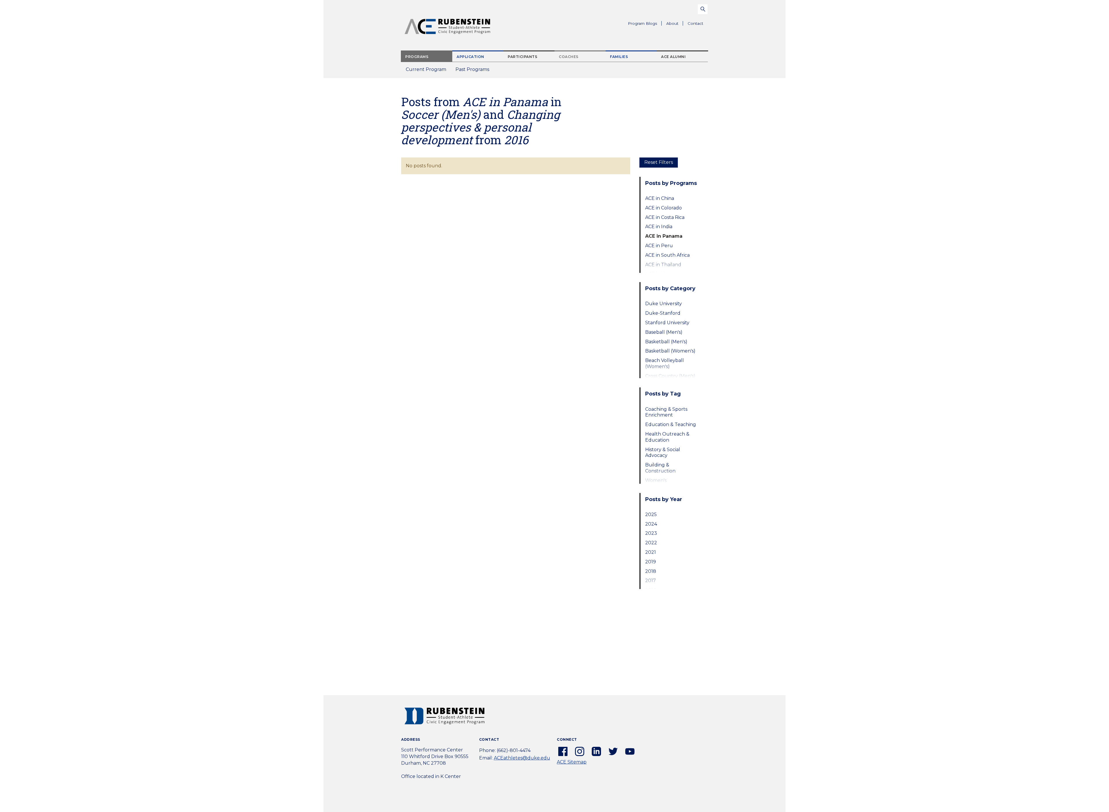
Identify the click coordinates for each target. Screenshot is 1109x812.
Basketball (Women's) (670, 351)
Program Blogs (642, 23)
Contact (695, 23)
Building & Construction (660, 468)
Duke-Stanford (662, 313)
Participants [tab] (522, 57)
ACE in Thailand (663, 264)
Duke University (663, 303)
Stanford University (667, 322)
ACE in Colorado (663, 208)
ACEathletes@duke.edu (522, 758)
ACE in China (659, 198)
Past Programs (474, 71)
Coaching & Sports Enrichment (666, 412)
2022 (651, 542)
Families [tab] (619, 57)
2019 (650, 562)
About (674, 24)
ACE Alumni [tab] (673, 57)
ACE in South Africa (667, 255)
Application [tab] (470, 57)
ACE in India (658, 226)
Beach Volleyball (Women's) (664, 363)
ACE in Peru (659, 245)
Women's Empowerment (663, 483)
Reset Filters (658, 162)
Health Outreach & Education (667, 437)
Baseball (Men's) (663, 332)
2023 (651, 533)
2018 (650, 571)
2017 (650, 580)
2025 (651, 514)
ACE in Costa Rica (664, 217)
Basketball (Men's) (666, 341)
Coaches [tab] (568, 57)
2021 (650, 552)
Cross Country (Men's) (670, 376)
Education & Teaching (670, 424)
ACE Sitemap (572, 762)
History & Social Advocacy (662, 452)
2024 (651, 524)
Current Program (426, 69)
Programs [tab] (416, 57)
